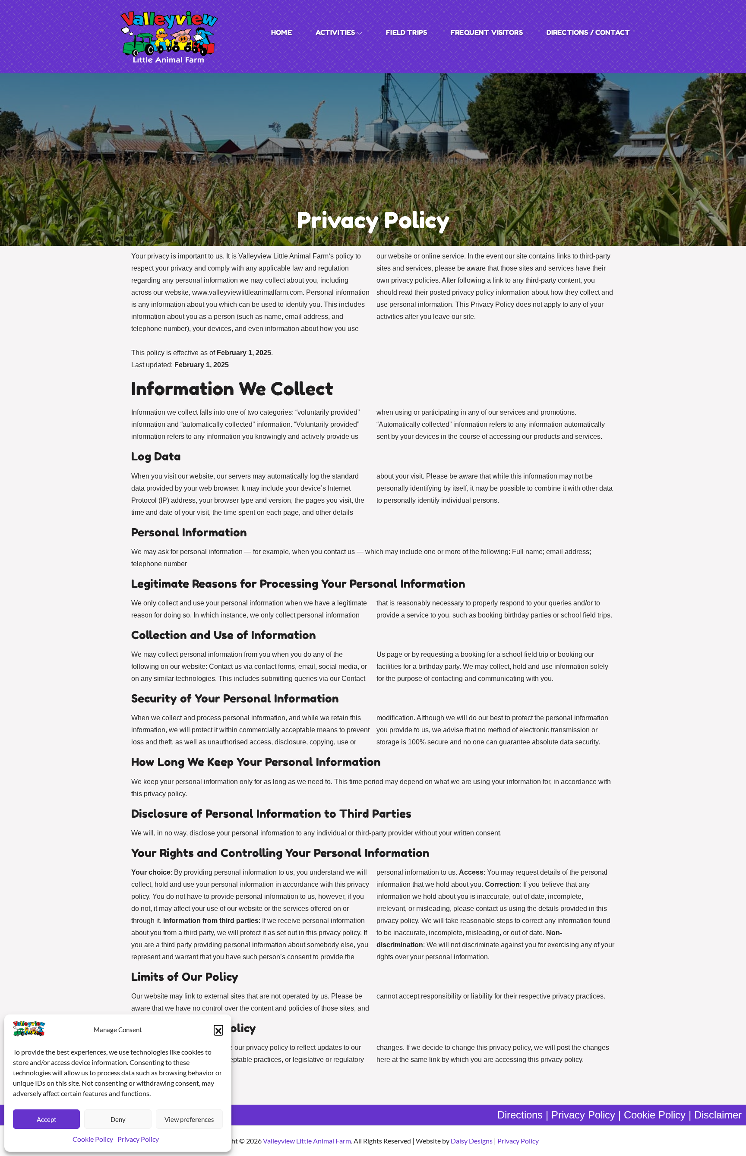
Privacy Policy (138, 1139)
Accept (47, 1119)
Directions (520, 1115)
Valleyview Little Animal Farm (307, 1141)
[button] (218, 1029)
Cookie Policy (93, 1139)
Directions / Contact (588, 32)
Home (281, 32)
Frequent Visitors (487, 32)
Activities (335, 32)
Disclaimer (718, 1115)
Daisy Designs (472, 1141)
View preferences (189, 1119)
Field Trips (406, 32)
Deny (118, 1119)
